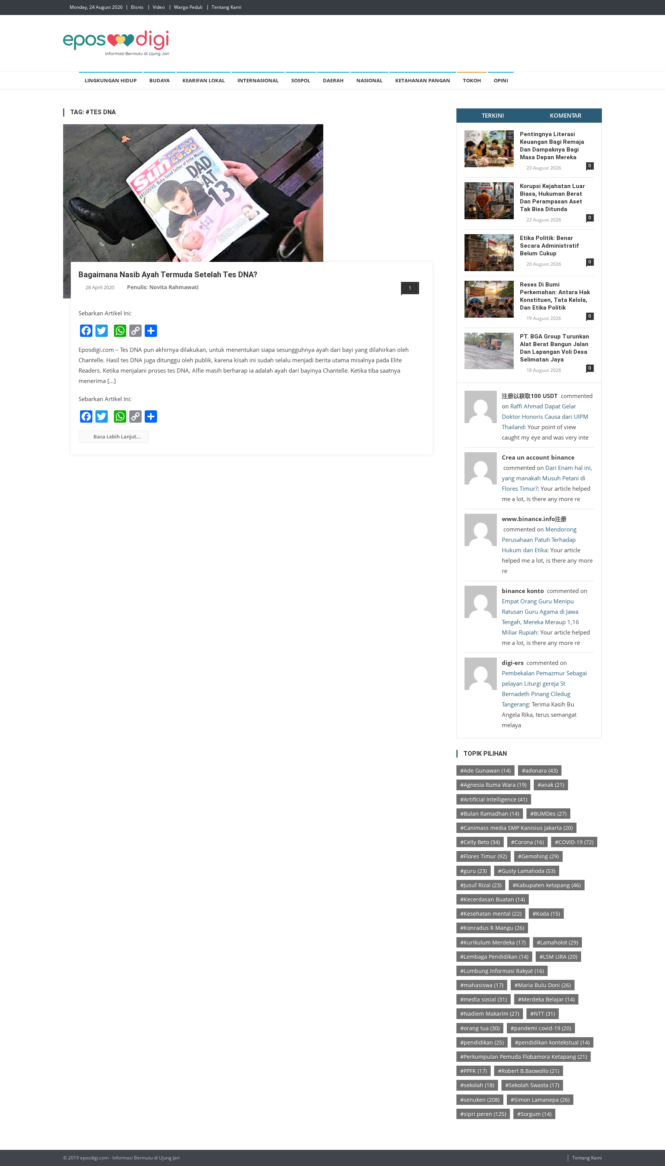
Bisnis (137, 7)
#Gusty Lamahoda (526, 870)
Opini (501, 80)
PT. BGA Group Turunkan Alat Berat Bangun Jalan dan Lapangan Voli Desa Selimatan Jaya (554, 348)
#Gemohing (538, 856)
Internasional (258, 80)
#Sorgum (534, 1114)
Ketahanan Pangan (422, 80)
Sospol (300, 80)
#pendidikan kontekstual (552, 1042)
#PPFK (473, 1070)
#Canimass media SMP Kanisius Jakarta (516, 827)
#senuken (480, 1099)
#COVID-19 (574, 842)
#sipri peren (483, 1114)
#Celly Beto (480, 842)
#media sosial (483, 999)
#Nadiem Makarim (489, 1013)
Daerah (333, 80)
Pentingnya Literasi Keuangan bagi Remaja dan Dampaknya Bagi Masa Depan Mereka (552, 146)
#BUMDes (548, 813)
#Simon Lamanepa (540, 1099)
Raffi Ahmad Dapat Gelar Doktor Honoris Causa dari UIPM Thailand (545, 416)
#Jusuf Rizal (480, 885)
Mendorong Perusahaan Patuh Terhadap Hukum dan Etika (539, 539)
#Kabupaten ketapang (547, 885)
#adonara (540, 770)
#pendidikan (482, 1042)
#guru (473, 870)
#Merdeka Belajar (546, 999)
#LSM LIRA (558, 956)
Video (159, 7)
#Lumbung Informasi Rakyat (502, 970)
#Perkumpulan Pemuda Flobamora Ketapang (523, 1056)
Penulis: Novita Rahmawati (163, 287)
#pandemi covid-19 (541, 1028)
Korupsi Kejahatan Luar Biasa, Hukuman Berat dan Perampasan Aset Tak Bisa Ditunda (552, 198)
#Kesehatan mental (490, 913)
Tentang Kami (226, 7)
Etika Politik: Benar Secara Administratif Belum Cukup (549, 246)
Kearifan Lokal (203, 80)
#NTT (542, 1013)
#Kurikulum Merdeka (493, 942)
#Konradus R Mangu (492, 927)
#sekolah (477, 1085)
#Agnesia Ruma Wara (493, 784)
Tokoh (472, 80)
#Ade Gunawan (485, 770)
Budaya (159, 80)
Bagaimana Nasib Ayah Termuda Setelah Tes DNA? (168, 274)
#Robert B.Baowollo (528, 1070)
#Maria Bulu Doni (543, 985)
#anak (551, 784)
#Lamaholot (557, 942)
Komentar (565, 115)
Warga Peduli (188, 7)
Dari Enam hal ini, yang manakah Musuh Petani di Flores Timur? (547, 478)
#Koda (546, 913)
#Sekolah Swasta (532, 1085)
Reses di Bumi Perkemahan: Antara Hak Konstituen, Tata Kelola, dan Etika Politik (555, 296)
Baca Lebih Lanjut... (117, 436)
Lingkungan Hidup (111, 80)
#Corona (527, 842)
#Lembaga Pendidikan (494, 956)
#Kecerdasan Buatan (492, 899)
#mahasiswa (481, 985)
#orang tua (480, 1028)
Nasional (369, 80)
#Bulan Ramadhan (489, 813)
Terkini (493, 115)
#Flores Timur (483, 856)
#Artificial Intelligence (493, 799)
